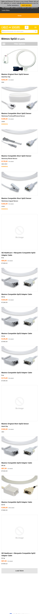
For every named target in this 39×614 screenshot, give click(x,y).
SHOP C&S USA (26, 5)
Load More (19, 571)
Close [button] (19, 15)
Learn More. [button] (6, 10)
